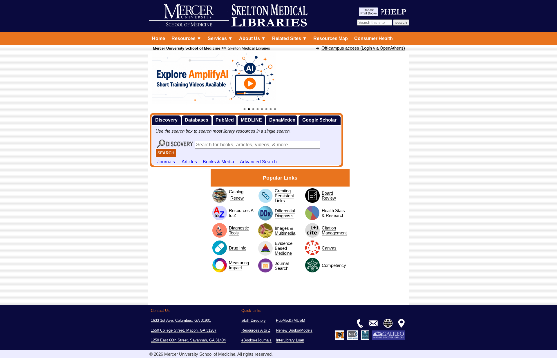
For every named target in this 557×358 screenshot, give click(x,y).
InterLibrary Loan (290, 340)
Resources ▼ (186, 38)
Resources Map (330, 38)
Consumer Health (373, 38)
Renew (237, 198)
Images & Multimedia (285, 231)
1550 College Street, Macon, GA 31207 (183, 330)
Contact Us (160, 310)
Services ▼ (220, 38)
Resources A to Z (241, 213)
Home (158, 38)
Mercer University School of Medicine (186, 48)
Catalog (236, 191)
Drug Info (237, 247)
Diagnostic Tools (239, 230)
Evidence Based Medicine (283, 248)
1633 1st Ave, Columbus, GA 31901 (181, 320)
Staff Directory (253, 320)
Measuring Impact (239, 265)
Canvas (329, 247)
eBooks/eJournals (256, 340)
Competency (334, 265)
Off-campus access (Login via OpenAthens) (363, 48)
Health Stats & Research (333, 213)
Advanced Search (258, 161)
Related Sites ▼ (289, 38)
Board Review (329, 195)
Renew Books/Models (294, 330)
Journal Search (282, 266)
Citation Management (334, 230)
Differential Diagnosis (285, 213)
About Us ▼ (252, 38)
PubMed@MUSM (290, 320)
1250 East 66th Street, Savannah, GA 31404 (188, 340)
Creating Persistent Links (284, 195)
